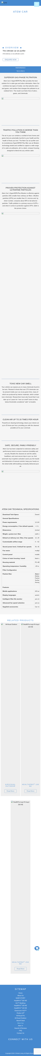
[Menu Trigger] (36, 4)
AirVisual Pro (20, 1015)
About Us (20, 995)
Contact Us (20, 1033)
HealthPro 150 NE (20, 1008)
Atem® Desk (20, 1020)
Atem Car (20, 1023)
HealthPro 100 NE (20, 1005)
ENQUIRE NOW (10, 59)
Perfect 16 (20, 1013)
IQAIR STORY (20, 998)
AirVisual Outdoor (20, 1018)
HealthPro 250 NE (20, 1000)
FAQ (20, 1030)
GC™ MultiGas (21, 1003)
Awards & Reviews (20, 1028)
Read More (10, 791)
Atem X (20, 1025)
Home (20, 993)
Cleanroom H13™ (20, 1010)
